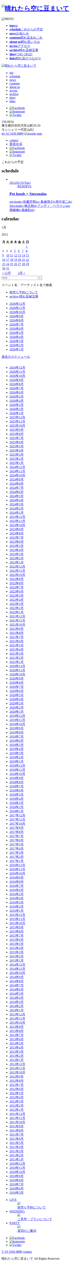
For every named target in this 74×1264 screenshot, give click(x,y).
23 (3, 264)
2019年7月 (16, 736)
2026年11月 (17, 308)
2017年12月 (17, 815)
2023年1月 (16, 562)
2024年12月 (17, 467)
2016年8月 (16, 881)
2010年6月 (16, 1188)
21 (23, 259)
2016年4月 (16, 898)
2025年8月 (16, 434)
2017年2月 (16, 856)
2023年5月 (16, 545)
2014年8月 (16, 981)
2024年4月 (16, 500)
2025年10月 (17, 425)
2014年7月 (16, 985)
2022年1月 (16, 612)
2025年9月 (16, 429)
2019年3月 (16, 753)
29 (27, 264)
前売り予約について (23, 292)
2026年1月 (16, 349)
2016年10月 (17, 873)
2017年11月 (17, 819)
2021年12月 (17, 616)
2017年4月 (16, 848)
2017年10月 (17, 823)
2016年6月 (16, 890)
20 (19, 259)
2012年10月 (17, 1072)
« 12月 (6, 273)
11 (11, 255)
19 (15, 259)
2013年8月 (16, 1031)
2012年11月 (17, 1068)
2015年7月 (16, 935)
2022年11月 (17, 570)
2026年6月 (16, 328)
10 (7, 255)
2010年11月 (17, 1167)
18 (11, 259)
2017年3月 (16, 852)
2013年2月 (16, 1055)
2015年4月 (16, 948)
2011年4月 (16, 1147)
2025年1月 (16, 463)
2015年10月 (17, 923)
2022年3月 (16, 604)
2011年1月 (16, 1159)
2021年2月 (16, 657)
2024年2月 (16, 508)
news (12, 80)
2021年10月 (17, 624)
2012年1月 (16, 1109)
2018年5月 (16, 794)
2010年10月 (17, 1172)
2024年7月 (16, 487)
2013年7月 (16, 1035)
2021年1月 (16, 662)
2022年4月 (16, 599)
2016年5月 (16, 894)
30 (3, 268)
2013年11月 (17, 1018)
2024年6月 (16, 492)
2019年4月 (16, 749)
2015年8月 (16, 931)
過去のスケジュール (16, 356)
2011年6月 (16, 1138)
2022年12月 (17, 566)
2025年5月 (16, 446)
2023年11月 (17, 521)
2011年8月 (16, 1130)
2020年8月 (16, 682)
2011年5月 (16, 1143)
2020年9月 (16, 678)
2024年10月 (17, 475)
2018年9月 (16, 778)
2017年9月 (16, 827)
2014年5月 (16, 993)
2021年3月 (16, 653)
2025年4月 (16, 450)
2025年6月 (16, 442)
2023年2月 (16, 558)
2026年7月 (16, 324)
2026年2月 (16, 345)
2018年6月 (16, 790)
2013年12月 (17, 1014)
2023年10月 (17, 525)
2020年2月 (16, 707)
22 (27, 259)
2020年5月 (16, 695)
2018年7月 (16, 786)
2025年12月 (17, 417)
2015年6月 (16, 939)
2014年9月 (16, 977)
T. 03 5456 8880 (12, 1251)
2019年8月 (16, 732)
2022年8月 (16, 583)
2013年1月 (16, 1060)
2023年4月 (16, 550)
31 (7, 268)
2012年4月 (16, 1097)
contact (13, 140)
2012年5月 (16, 1093)
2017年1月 (16, 861)
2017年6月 (16, 840)
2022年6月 (16, 591)
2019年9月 (16, 728)
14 (23, 255)
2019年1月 (16, 761)
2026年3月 (16, 341)
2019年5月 (16, 745)
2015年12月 (17, 915)
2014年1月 (16, 1010)
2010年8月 (16, 1180)
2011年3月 (16, 1151)
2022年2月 (16, 608)
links (12, 101)
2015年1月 (16, 960)
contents (14, 83)
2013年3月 (16, 1051)
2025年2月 (16, 458)
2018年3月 (16, 803)
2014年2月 (16, 1006)
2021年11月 (17, 620)
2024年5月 (16, 496)
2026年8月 (16, 320)
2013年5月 (16, 1043)
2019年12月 (17, 715)
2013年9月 (16, 1026)
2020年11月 (17, 670)
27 (19, 264)
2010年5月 (16, 1192)
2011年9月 (16, 1126)
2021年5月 (16, 645)
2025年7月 (16, 438)
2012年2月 (16, 1105)
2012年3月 (16, 1101)
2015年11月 (17, 919)
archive (14, 94)
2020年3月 (16, 703)
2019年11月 (17, 720)
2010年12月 (17, 1163)
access (13, 90)
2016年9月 (16, 877)
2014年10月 (17, 973)
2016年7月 (16, 885)
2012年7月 (16, 1085)
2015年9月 (16, 927)
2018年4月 (16, 798)
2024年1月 (16, 512)
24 (7, 264)
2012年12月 (17, 1064)
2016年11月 (17, 869)
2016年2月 (16, 906)
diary (12, 97)
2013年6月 (16, 1039)
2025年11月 (17, 421)
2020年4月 (16, 699)
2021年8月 (16, 633)
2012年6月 (16, 1089)
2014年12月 (17, 964)
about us (14, 87)
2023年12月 (17, 516)
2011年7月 (16, 1134)
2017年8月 (16, 832)
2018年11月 (17, 769)
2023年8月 (16, 533)
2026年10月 (17, 312)
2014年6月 (16, 989)
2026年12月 (17, 303)
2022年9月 (16, 579)
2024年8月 (16, 483)
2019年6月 (16, 740)
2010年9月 (16, 1176)
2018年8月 (16, 782)
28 (23, 264)
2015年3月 (16, 952)
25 (11, 264)
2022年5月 (16, 595)
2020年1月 (16, 711)
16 (3, 259)
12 (15, 255)
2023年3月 (16, 554)
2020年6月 (16, 691)
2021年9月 (16, 628)
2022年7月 (16, 587)
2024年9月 (16, 479)
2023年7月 (16, 537)
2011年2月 (16, 1155)
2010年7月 (16, 1184)
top (11, 72)
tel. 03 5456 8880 (12, 133)
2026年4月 (16, 337)
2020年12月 (17, 666)
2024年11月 (17, 471)
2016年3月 (16, 902)
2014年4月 (16, 997)
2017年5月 (16, 844)
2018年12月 (17, 765)
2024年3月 (16, 504)
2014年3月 (16, 1002)
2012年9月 (16, 1076)
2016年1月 (16, 910)
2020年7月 (16, 686)
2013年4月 (16, 1047)
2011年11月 (17, 1118)
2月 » (21, 273)
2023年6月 (16, 541)
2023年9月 (16, 529)
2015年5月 (16, 944)
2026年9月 (16, 316)
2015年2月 (16, 956)
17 (7, 259)
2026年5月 (16, 332)
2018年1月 (16, 811)
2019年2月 (16, 757)
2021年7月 (16, 637)
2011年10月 (17, 1122)
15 (27, 255)
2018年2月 (16, 807)
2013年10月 (17, 1022)
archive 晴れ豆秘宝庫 (23, 296)
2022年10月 (17, 575)
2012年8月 (16, 1080)
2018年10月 (17, 774)
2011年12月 (17, 1114)
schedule (14, 76)
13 (19, 255)
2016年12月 (17, 865)
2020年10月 (17, 674)
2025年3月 (16, 454)
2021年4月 (16, 649)
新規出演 (15, 144)
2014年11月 (17, 968)
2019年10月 (17, 724)
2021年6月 (16, 641)
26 (15, 264)
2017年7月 (16, 836)
